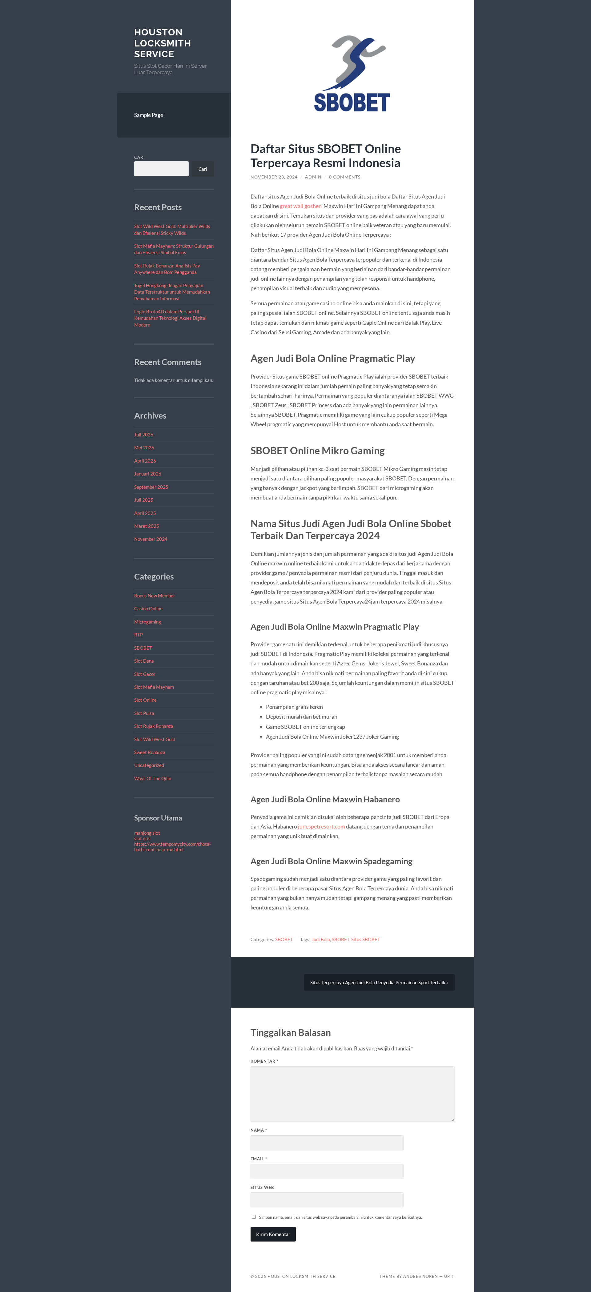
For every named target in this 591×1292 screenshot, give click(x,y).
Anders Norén (420, 1276)
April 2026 (145, 460)
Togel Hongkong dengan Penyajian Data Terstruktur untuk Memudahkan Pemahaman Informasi (172, 292)
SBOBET (143, 648)
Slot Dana (144, 661)
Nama (259, 1130)
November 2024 (150, 539)
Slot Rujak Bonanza (153, 726)
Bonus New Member (154, 595)
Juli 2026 (143, 434)
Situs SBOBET (365, 939)
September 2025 (151, 487)
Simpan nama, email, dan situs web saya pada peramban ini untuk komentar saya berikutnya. (340, 1217)
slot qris (142, 838)
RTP (138, 634)
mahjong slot (147, 833)
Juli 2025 (143, 500)
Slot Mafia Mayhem (154, 687)
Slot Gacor (144, 674)
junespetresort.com (321, 826)
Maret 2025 (146, 526)
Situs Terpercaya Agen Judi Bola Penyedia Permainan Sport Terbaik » (379, 982)
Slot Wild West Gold (154, 739)
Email (259, 1158)
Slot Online (145, 700)
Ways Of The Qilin (152, 778)
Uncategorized (149, 765)
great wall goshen (301, 206)
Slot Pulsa (144, 713)
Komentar (265, 1061)
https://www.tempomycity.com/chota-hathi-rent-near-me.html (172, 846)
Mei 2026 (144, 447)
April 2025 (145, 513)
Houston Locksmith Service (162, 43)
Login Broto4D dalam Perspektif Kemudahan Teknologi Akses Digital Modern (170, 318)
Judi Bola (321, 939)
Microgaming (147, 621)
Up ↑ (449, 1276)
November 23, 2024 (274, 177)
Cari (139, 157)
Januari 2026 (147, 473)
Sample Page (148, 115)
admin (313, 177)
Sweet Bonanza (149, 752)
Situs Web (262, 1187)
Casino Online (148, 608)
